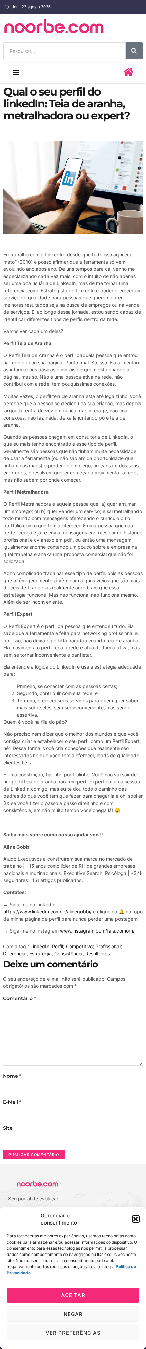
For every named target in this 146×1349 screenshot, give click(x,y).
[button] (135, 1219)
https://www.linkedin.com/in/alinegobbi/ (47, 911)
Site (8, 1128)
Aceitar (73, 1295)
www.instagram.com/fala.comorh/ (97, 931)
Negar (73, 1314)
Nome (12, 1076)
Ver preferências (73, 1333)
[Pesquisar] (134, 50)
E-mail (12, 1102)
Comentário (19, 998)
